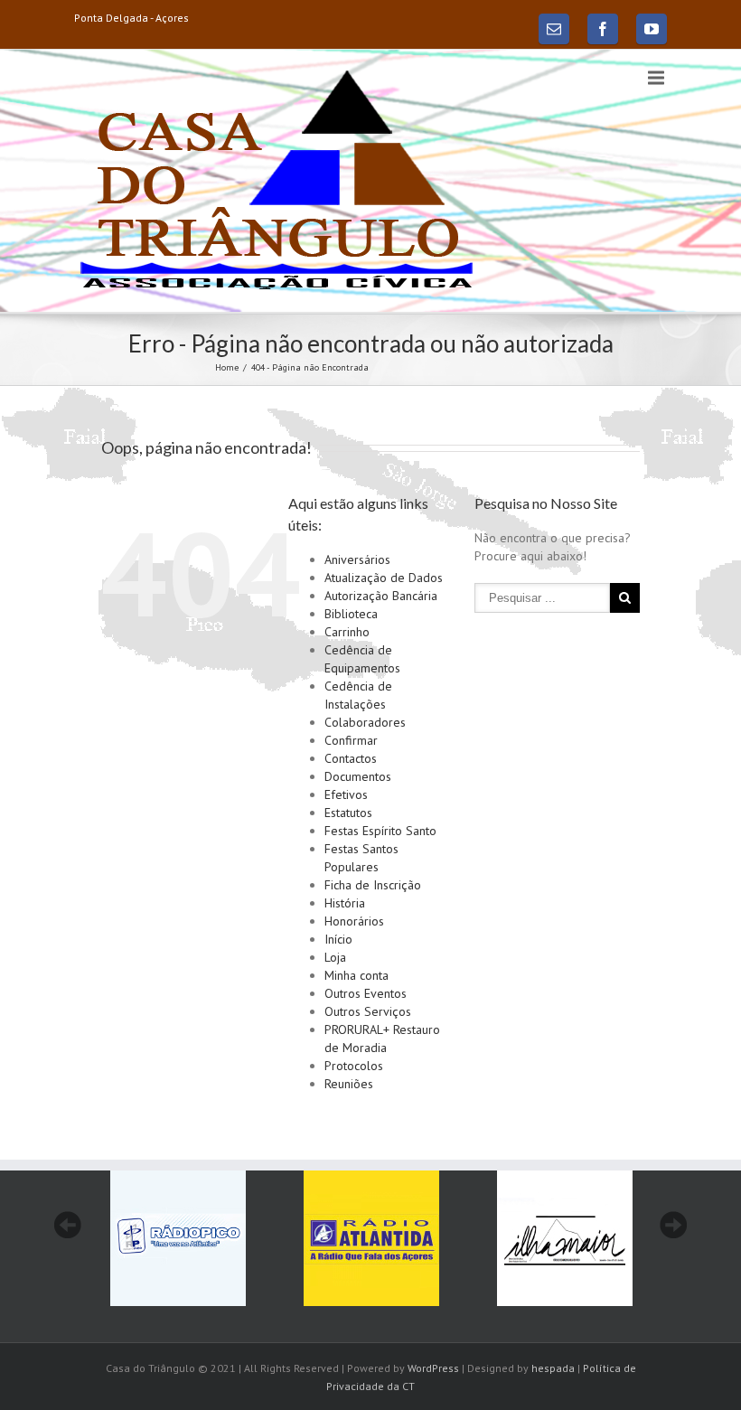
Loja (335, 957)
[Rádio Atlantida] (371, 1238)
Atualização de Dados (383, 577)
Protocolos (353, 1066)
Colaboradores (365, 722)
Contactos (350, 758)
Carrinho (347, 632)
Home (227, 367)
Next (673, 1224)
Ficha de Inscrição (372, 885)
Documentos (357, 776)
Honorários (354, 921)
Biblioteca (351, 614)
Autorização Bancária (380, 596)
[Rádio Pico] (178, 1238)
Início (338, 939)
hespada (553, 1368)
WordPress (433, 1368)
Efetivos (346, 794)
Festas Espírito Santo (380, 830)
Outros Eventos (365, 993)
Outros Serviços (367, 1011)
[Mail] (554, 29)
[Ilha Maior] (564, 1238)
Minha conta (356, 975)
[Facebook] (602, 29)
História (344, 903)
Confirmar (351, 740)
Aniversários (357, 559)
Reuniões (348, 1084)
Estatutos (348, 812)
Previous (67, 1224)
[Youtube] (651, 29)
